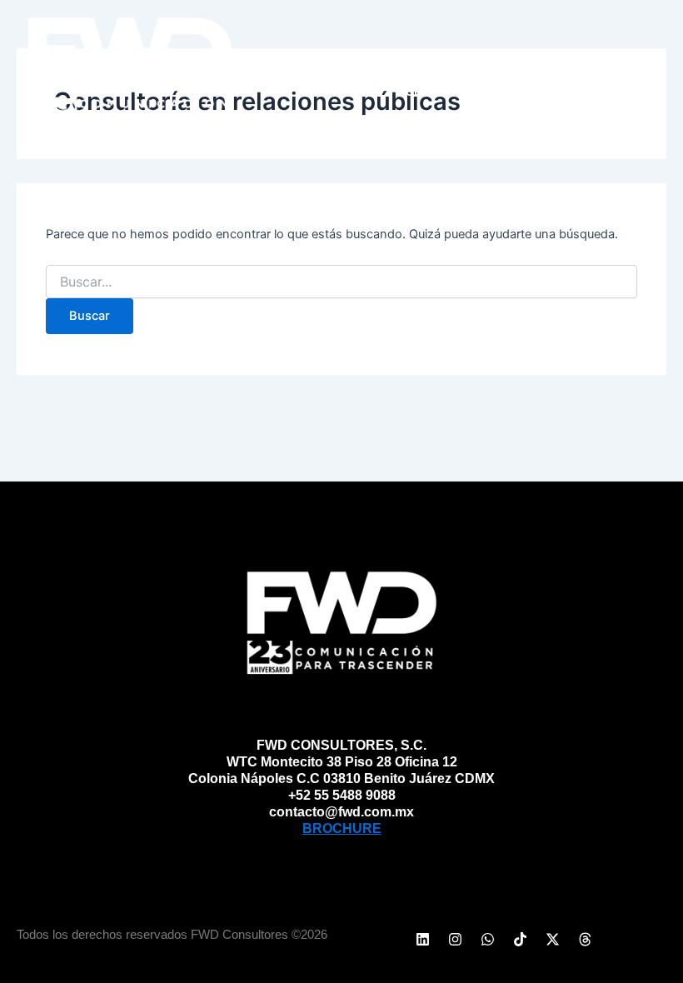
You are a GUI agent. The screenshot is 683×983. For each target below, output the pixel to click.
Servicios (523, 53)
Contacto (586, 91)
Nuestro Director (457, 91)
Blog (607, 53)
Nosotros (424, 53)
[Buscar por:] (341, 282)
